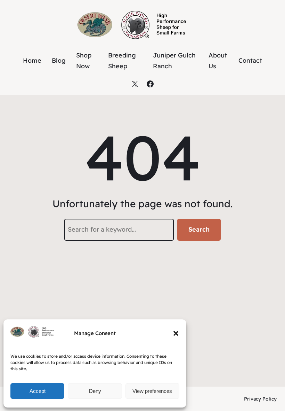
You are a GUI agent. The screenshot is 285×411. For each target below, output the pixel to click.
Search (199, 229)
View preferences (152, 391)
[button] (175, 333)
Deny (95, 391)
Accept (38, 391)
